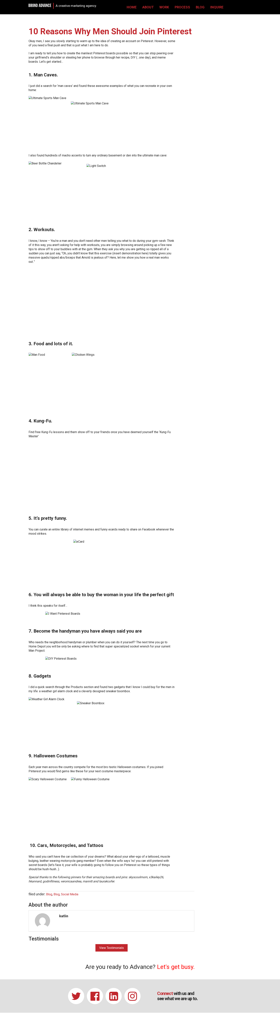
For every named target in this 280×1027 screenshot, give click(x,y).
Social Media (69, 894)
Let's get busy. (176, 966)
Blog (200, 7)
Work (164, 7)
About (148, 7)
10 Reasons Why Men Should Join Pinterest (110, 31)
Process (182, 7)
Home (132, 7)
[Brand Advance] (40, 5)
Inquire (216, 7)
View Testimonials (111, 948)
